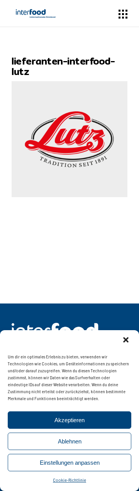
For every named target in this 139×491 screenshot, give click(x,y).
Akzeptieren (69, 420)
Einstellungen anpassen (70, 462)
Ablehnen (69, 441)
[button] (126, 340)
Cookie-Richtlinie (69, 479)
